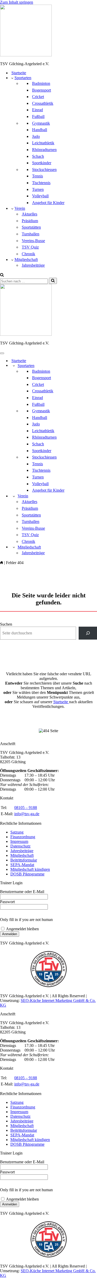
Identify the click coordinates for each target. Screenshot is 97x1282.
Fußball (38, 116)
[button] (12, 78)
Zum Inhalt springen (16, 2)
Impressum (19, 841)
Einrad (37, 110)
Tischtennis (41, 183)
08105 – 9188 (25, 807)
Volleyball (40, 196)
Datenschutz (20, 846)
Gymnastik (41, 123)
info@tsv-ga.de (26, 814)
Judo (36, 136)
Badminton (41, 83)
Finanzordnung (22, 837)
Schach (38, 156)
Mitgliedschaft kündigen (30, 869)
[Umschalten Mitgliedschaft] (13, 547)
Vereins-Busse (33, 240)
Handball (39, 130)
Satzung (17, 832)
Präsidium (30, 221)
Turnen (38, 189)
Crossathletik (42, 103)
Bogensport (41, 90)
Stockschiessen (44, 169)
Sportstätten (31, 227)
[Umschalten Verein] (13, 496)
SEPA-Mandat (22, 865)
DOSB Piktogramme (27, 874)
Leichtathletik (43, 143)
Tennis (37, 176)
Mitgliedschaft (22, 855)
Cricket (38, 96)
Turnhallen (30, 234)
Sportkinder (41, 163)
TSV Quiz (30, 247)
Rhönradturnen (44, 149)
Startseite (18, 73)
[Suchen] (2, 275)
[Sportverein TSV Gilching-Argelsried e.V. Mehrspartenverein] (48, 31)
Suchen (6, 624)
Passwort (7, 901)
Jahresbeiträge (33, 265)
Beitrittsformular (23, 860)
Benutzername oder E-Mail (22, 891)
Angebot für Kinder (48, 202)
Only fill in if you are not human (26, 919)
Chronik (28, 254)
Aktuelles (29, 214)
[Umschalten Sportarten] (13, 365)
